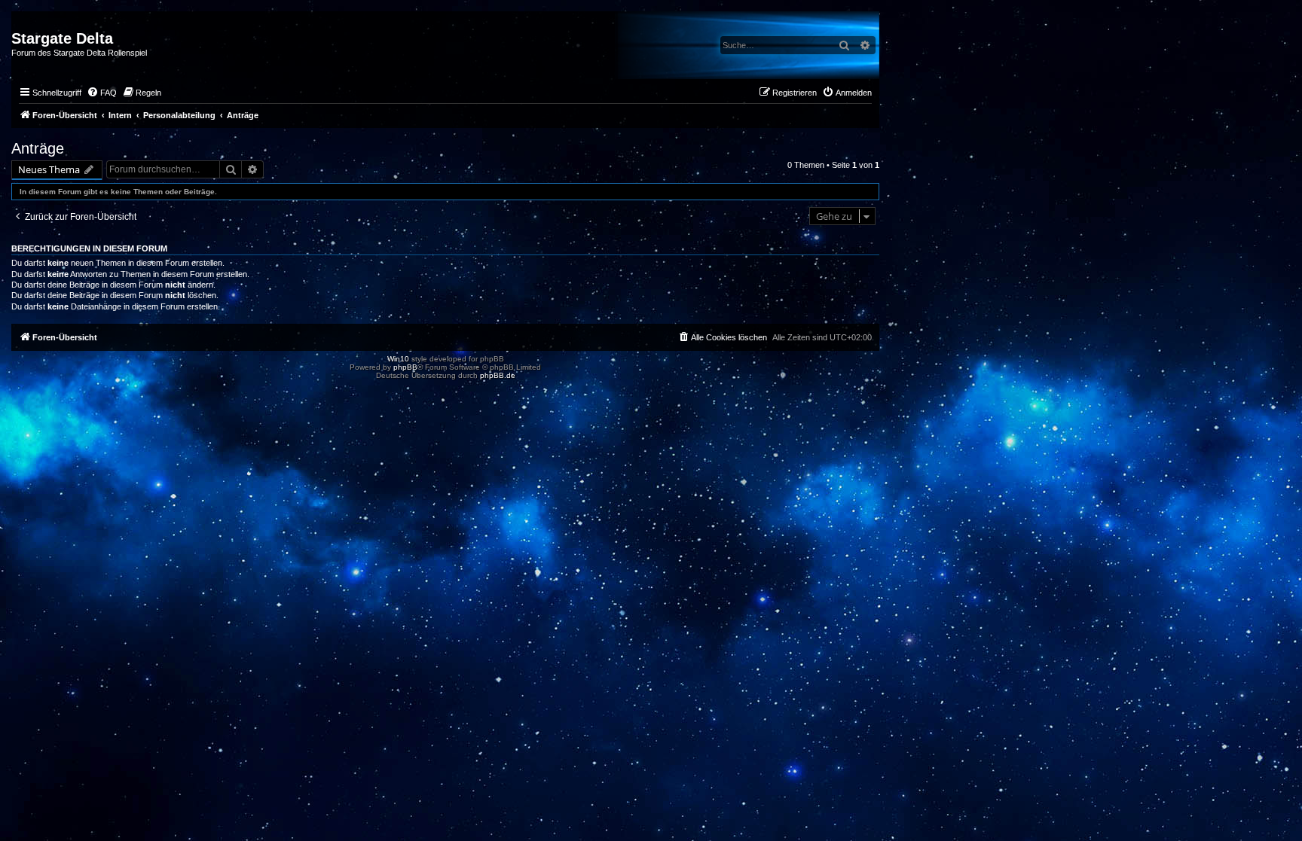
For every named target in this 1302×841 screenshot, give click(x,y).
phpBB (405, 367)
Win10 (398, 359)
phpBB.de (497, 375)
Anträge (37, 148)
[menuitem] (102, 93)
